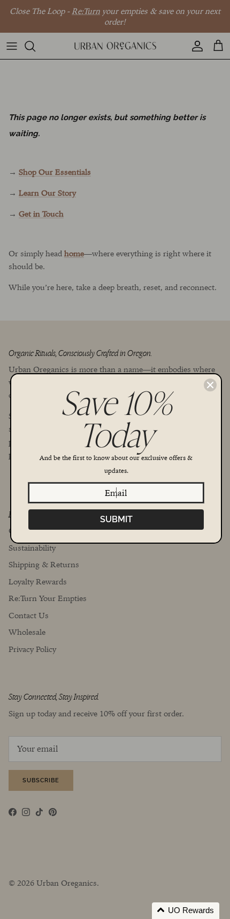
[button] (185, 910)
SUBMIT (116, 519)
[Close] (210, 385)
